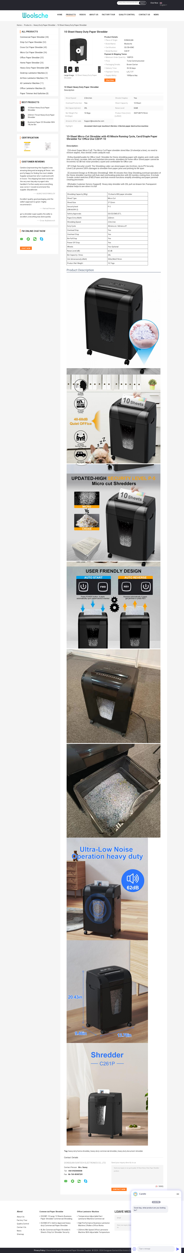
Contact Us (144, 15)
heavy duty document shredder (130, 1151)
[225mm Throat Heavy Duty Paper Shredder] (22, 116)
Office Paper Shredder (30, 57)
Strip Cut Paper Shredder (31, 42)
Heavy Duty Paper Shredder (44, 25)
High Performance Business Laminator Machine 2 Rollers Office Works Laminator (94, 1224)
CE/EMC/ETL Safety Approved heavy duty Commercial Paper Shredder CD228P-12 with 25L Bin (55, 1224)
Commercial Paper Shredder (32, 37)
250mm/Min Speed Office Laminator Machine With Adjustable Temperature (94, 1231)
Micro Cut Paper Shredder (31, 52)
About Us (93, 15)
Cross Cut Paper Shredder (31, 47)
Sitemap (20, 1234)
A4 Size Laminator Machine (32, 78)
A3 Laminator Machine (30, 83)
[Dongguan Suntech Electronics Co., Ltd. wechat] (36, 239)
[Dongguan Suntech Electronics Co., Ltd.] (35, 15)
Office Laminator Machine (31, 88)
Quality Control (127, 15)
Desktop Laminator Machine (32, 73)
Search (142, 3)
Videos (82, 15)
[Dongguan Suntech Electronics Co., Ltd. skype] (43, 239)
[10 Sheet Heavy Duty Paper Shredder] (22, 109)
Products (71, 15)
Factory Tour (108, 15)
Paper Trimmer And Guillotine (33, 93)
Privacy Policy (39, 1250)
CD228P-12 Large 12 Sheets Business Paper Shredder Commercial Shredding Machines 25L (56, 1217)
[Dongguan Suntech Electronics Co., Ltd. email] (23, 239)
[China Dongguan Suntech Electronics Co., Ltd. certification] (27, 146)
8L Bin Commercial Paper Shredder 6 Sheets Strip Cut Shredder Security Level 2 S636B (55, 1231)
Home (59, 15)
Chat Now (154, 3)
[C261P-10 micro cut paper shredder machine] (78, 50)
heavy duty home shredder (79, 1151)
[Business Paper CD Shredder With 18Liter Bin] (22, 123)
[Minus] (177, 1193)
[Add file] (134, 1249)
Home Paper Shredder (30, 63)
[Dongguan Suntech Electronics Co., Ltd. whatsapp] (30, 239)
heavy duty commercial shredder (103, 1151)
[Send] (178, 1249)
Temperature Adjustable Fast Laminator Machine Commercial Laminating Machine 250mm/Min (91, 1217)
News (156, 15)
